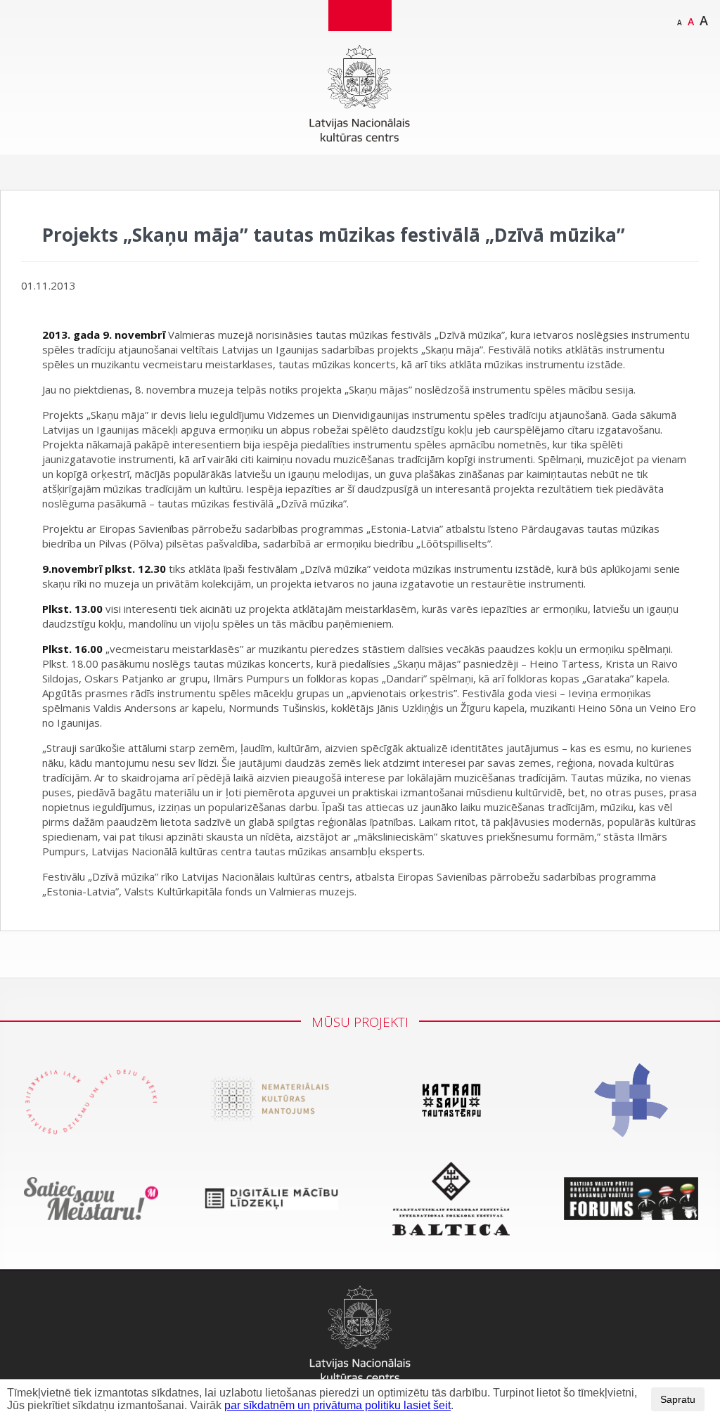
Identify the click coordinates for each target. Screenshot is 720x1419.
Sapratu (677, 1399)
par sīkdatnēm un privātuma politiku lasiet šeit (337, 1405)
